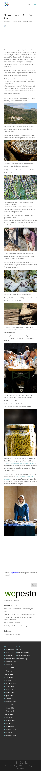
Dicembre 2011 (10, 726)
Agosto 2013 (9, 686)
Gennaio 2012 (9, 723)
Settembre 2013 (10, 683)
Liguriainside (15, 573)
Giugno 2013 (9, 692)
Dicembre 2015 (10, 649)
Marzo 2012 (9, 717)
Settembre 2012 (10, 702)
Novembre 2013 (10, 680)
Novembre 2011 (10, 729)
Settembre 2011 (10, 736)
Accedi (19, 649)
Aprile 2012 (9, 714)
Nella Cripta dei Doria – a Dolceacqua (16, 626)
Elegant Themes (20, 766)
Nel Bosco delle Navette (12, 623)
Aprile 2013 (9, 695)
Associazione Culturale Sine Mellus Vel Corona (19, 463)
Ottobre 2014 (9, 665)
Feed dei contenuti (23, 652)
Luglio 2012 (9, 705)
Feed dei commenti (23, 655)
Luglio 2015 (9, 652)
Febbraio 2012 (10, 720)
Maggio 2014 (9, 671)
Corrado (8, 22)
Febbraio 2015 (10, 659)
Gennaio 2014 (9, 677)
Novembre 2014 (10, 662)
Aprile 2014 (9, 674)
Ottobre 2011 (9, 732)
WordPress (20, 768)
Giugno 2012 (9, 708)
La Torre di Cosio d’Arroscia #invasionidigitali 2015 (20, 614)
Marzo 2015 (9, 655)
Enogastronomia (28, 22)
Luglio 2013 (9, 689)
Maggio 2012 (9, 711)
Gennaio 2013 (9, 699)
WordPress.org (22, 659)
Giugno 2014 (9, 668)
